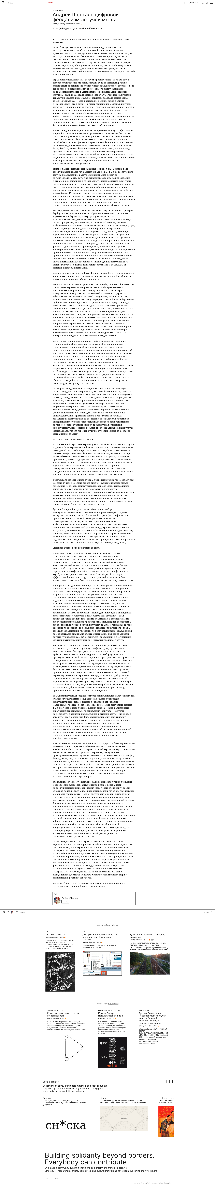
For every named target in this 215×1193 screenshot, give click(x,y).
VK (150, 1183)
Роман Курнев (53, 1019)
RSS (170, 1183)
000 (131, 932)
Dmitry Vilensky (59, 24)
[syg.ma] (3, 2)
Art (46, 932)
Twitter (166, 1183)
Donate (50, 3)
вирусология (58, 11)
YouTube (160, 1183)
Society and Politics (55, 1010)
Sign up (49, 1178)
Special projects (51, 1081)
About (57, 1178)
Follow (65, 902)
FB (148, 1183)
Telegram (143, 1183)
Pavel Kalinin (103, 1019)
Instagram (155, 1183)
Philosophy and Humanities (109, 1010)
